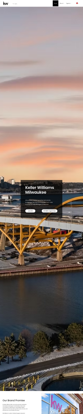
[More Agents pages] (70, 3)
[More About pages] (63, 3)
